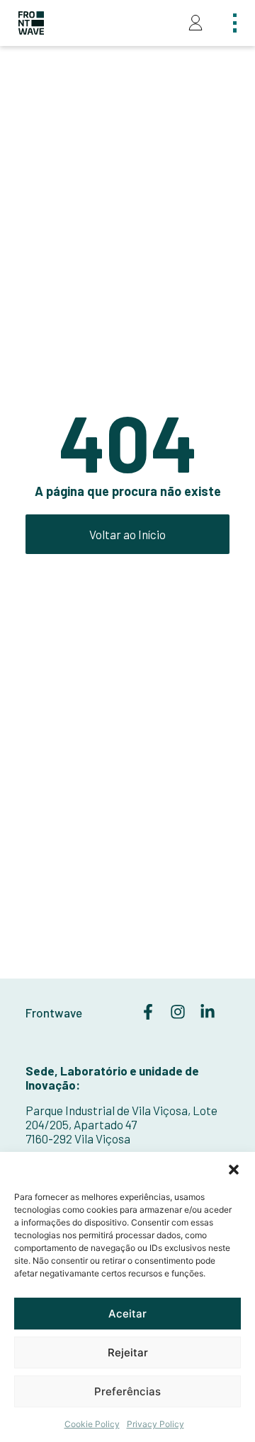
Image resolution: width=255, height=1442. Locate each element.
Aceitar (127, 1313)
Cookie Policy (92, 1424)
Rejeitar (128, 1352)
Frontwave (54, 1012)
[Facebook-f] (148, 1012)
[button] (234, 1170)
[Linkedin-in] (207, 1012)
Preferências (127, 1391)
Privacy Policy (155, 1424)
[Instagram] (178, 1012)
